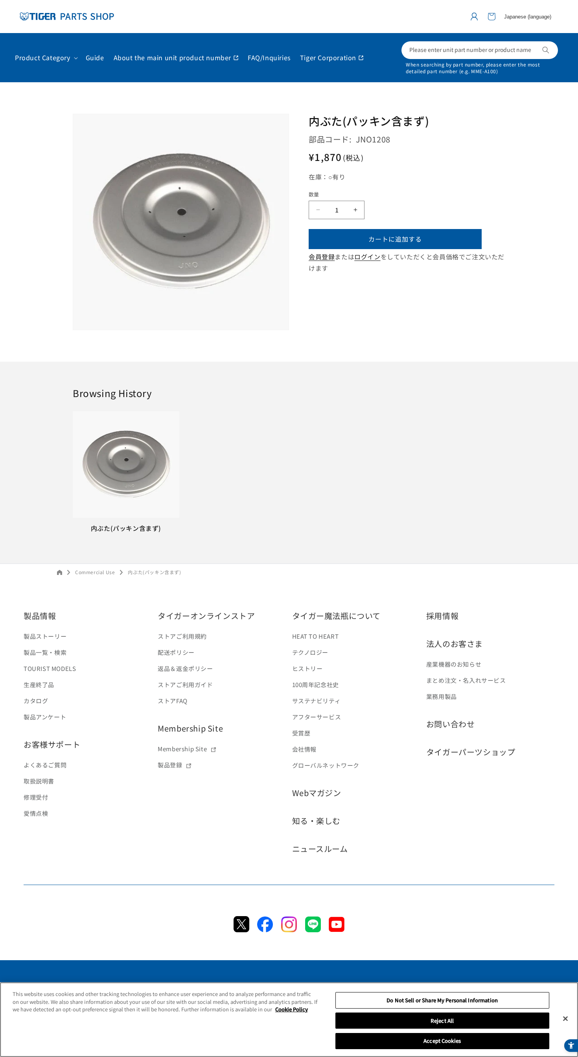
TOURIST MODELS (50, 668)
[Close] (565, 1018)
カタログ (36, 701)
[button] (491, 16)
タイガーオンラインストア (206, 615)
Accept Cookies (442, 1040)
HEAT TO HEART (315, 636)
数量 (314, 194)
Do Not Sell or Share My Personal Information (442, 1000)
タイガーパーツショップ (470, 752)
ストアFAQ (173, 701)
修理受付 (36, 797)
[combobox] (479, 50)
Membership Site (190, 728)
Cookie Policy (291, 1009)
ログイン (367, 256)
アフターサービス (316, 717)
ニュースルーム (320, 848)
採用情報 (442, 615)
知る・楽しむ (316, 820)
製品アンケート (45, 717)
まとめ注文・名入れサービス (466, 680)
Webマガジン (316, 792)
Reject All (442, 1020)
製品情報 (40, 615)
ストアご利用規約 (182, 636)
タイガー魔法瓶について (336, 615)
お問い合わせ (450, 724)
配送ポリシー (176, 652)
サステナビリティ (316, 701)
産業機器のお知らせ (453, 664)
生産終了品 (39, 684)
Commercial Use (95, 572)
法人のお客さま (454, 643)
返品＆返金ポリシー (185, 668)
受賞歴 (301, 733)
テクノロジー (310, 652)
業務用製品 (441, 696)
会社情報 (304, 749)
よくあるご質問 (45, 765)
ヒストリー (307, 668)
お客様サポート (52, 744)
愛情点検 (36, 813)
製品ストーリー (45, 636)
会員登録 (322, 256)
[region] (289, 1019)
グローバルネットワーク (326, 765)
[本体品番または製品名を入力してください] (545, 50)
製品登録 (170, 765)
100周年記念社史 (315, 684)
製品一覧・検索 (45, 652)
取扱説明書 (39, 781)
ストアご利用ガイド (185, 684)
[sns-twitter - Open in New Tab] (241, 929)
